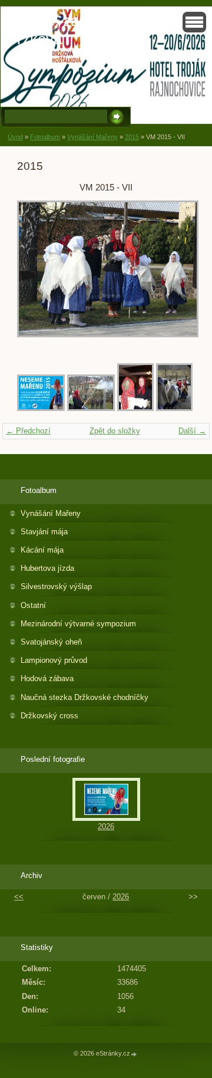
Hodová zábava (47, 678)
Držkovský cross (49, 715)
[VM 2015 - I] (135, 408)
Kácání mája (42, 549)
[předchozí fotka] (36, 275)
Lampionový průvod (54, 660)
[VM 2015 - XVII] (91, 408)
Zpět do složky (115, 430)
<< (19, 896)
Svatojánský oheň (51, 641)
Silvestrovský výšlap (56, 586)
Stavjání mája (44, 531)
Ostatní (33, 605)
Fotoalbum (45, 136)
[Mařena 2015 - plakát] (41, 408)
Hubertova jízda (47, 568)
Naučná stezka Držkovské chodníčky (84, 697)
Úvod (15, 136)
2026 (106, 826)
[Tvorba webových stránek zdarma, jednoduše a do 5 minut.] (134, 1054)
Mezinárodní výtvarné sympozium (78, 623)
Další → (192, 430)
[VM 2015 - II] (174, 408)
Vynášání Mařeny (92, 136)
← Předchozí (28, 430)
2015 (132, 136)
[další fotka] (176, 275)
